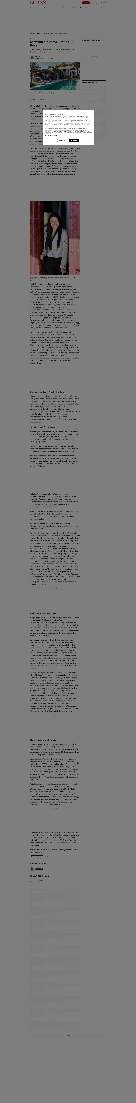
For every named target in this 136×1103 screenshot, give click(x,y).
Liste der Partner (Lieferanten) (52, 135)
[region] (68, 127)
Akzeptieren (74, 140)
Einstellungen (62, 140)
